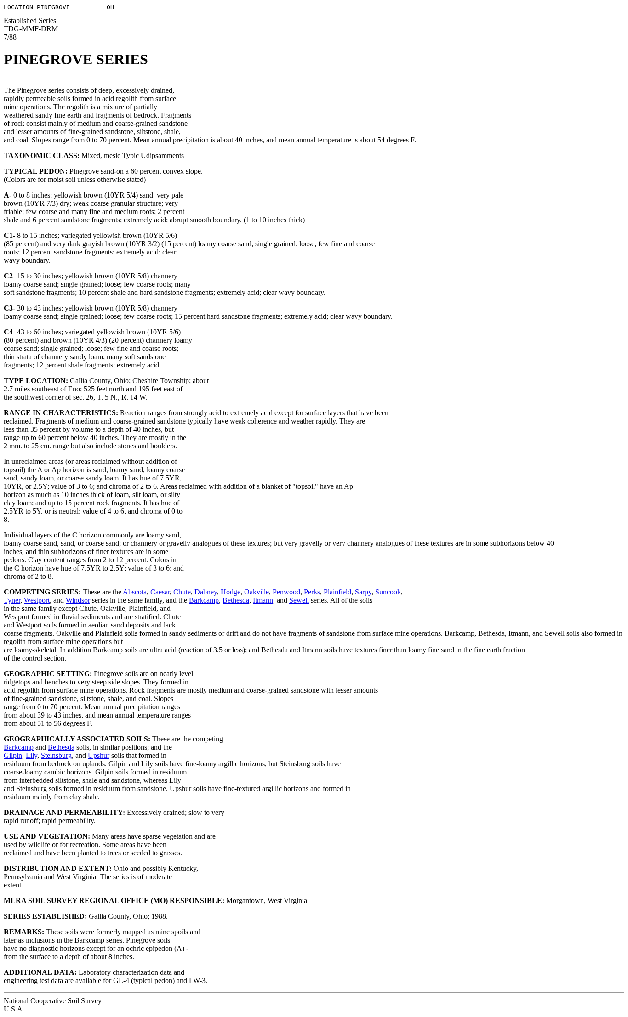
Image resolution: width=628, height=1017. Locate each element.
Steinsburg (56, 755)
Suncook (388, 592)
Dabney (205, 592)
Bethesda (236, 600)
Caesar (160, 592)
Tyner (12, 600)
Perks (312, 592)
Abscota (135, 592)
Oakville (256, 592)
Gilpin (13, 755)
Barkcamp (204, 600)
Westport (37, 600)
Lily (31, 755)
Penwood (286, 592)
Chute (182, 592)
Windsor (78, 600)
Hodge (230, 592)
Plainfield (337, 592)
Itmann (263, 600)
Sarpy (363, 592)
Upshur (98, 755)
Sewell (299, 600)
